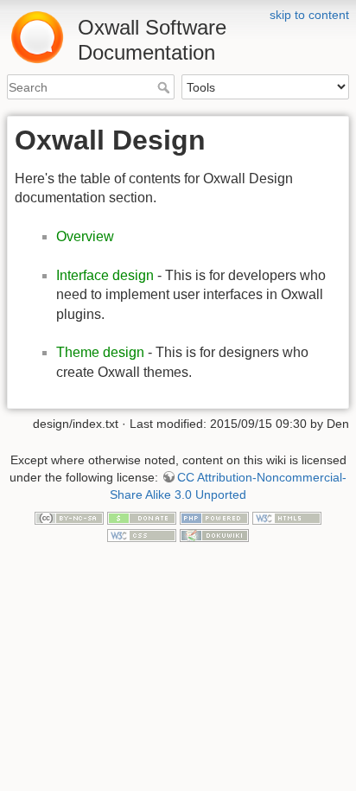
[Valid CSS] (141, 534)
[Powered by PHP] (214, 517)
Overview (85, 236)
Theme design (100, 352)
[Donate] (141, 517)
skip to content (309, 15)
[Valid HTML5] (286, 517)
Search (165, 87)
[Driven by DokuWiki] (214, 534)
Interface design (105, 275)
